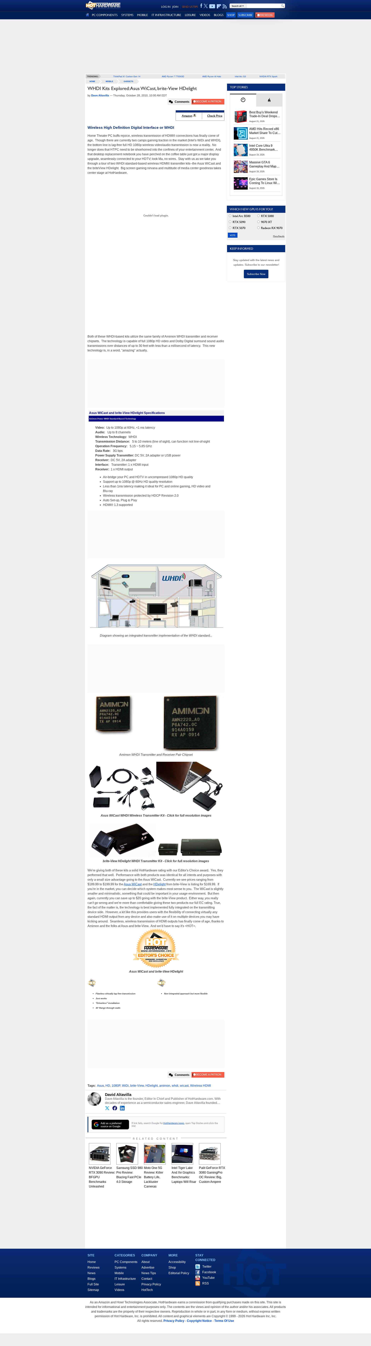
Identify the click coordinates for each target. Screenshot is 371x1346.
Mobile (109, 81)
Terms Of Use (224, 1320)
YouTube (208, 1277)
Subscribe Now (256, 274)
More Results (278, 236)
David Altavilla (118, 1094)
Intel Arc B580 (241, 216)
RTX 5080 (267, 216)
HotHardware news (173, 1123)
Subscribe (245, 15)
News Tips (148, 1273)
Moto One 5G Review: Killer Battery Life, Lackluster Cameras (153, 1177)
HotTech (147, 1290)
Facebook (209, 1272)
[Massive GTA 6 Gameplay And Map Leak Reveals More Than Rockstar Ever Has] (241, 166)
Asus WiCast (133, 884)
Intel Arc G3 (240, 76)
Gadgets (128, 81)
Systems (120, 1267)
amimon (164, 1085)
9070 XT (266, 222)
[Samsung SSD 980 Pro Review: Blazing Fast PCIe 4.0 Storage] (127, 1154)
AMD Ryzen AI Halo (211, 76)
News (91, 1273)
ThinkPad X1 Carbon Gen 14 (126, 76)
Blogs (91, 1278)
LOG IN (165, 6)
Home (92, 1262)
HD (108, 1085)
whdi (175, 1085)
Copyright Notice (199, 1320)
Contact (146, 1278)
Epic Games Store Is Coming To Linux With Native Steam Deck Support (264, 181)
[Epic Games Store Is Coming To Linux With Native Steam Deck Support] (241, 183)
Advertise (147, 1267)
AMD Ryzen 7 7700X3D (173, 76)
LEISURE (190, 15)
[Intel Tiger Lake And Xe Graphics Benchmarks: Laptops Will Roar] (182, 1154)
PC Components (126, 1262)
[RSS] (225, 6)
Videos (119, 1290)
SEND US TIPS (190, 6)
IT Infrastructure (125, 1278)
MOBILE (142, 15)
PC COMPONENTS (104, 15)
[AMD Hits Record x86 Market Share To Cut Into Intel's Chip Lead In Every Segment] (241, 133)
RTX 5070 (238, 228)
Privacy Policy (151, 1284)
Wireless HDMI (200, 1085)
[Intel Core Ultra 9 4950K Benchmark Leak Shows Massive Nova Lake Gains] (241, 150)
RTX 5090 (238, 222)
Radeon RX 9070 (271, 228)
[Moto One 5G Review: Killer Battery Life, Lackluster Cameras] (154, 1154)
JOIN (175, 6)
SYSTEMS (127, 15)
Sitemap (93, 1290)
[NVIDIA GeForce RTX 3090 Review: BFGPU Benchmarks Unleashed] (99, 1154)
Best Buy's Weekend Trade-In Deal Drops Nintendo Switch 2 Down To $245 (263, 114)
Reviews (94, 1267)
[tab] (243, 100)
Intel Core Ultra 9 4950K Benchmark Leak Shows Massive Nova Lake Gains (263, 148)
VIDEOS (205, 15)
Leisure (120, 1284)
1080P (116, 1085)
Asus (100, 1085)
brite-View (137, 1085)
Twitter (206, 1266)
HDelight (159, 884)
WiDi (125, 1085)
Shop (231, 15)
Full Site (93, 1284)
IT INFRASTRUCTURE (166, 15)
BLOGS (218, 15)
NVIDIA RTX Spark (268, 76)
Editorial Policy (178, 1273)
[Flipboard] (219, 6)
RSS (205, 1283)
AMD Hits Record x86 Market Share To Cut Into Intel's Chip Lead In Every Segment (264, 131)
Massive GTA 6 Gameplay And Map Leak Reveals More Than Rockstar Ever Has (263, 164)
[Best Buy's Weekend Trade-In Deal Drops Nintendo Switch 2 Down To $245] (241, 116)
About (145, 1262)
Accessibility (177, 1262)
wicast (184, 1085)
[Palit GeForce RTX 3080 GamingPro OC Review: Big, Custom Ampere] (209, 1154)
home (92, 81)
